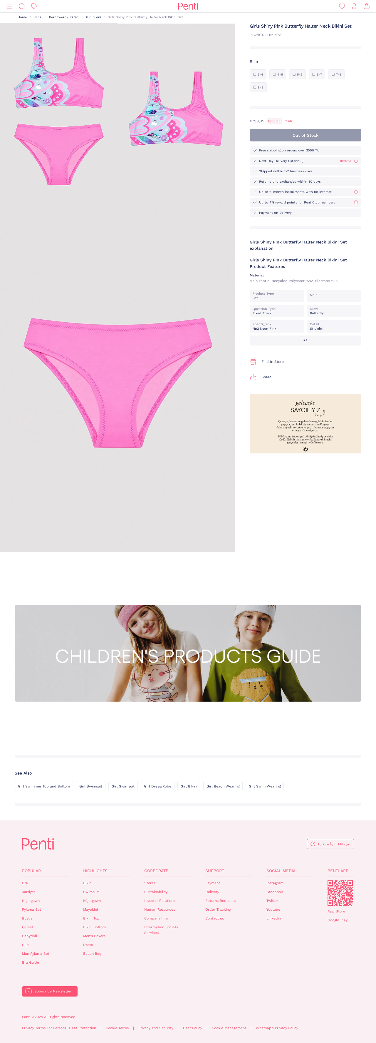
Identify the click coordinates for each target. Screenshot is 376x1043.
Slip (25, 945)
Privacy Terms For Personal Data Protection (59, 1028)
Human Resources (159, 909)
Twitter (272, 901)
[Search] (21, 6)
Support (214, 870)
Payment (212, 883)
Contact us (214, 918)
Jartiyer (28, 892)
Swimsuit (91, 892)
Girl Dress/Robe (157, 786)
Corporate (156, 870)
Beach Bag (92, 954)
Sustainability (155, 892)
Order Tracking (218, 909)
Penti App (338, 870)
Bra (25, 883)
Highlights (95, 870)
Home (22, 17)
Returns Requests (220, 901)
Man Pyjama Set (35, 954)
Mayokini (90, 909)
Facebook (274, 892)
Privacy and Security (155, 1028)
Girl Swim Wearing (265, 786)
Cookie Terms (117, 1028)
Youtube (273, 909)
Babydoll (29, 936)
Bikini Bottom (94, 927)
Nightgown (31, 901)
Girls (37, 17)
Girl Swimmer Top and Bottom (44, 786)
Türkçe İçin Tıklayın (334, 844)
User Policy (192, 1028)
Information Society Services (161, 930)
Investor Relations (159, 901)
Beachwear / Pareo (63, 17)
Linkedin (273, 918)
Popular (31, 870)
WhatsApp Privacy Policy (277, 1028)
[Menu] (9, 6)
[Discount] (34, 6)
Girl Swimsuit (90, 786)
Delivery (212, 892)
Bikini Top (91, 918)
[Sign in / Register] (354, 6)
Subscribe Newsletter (53, 991)
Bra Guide (30, 962)
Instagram (274, 883)
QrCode (340, 893)
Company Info (156, 918)
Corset (27, 927)
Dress (88, 945)
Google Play (338, 920)
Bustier (28, 918)
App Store (336, 911)
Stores (149, 883)
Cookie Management (229, 1028)
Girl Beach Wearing (223, 786)
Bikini (87, 883)
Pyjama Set (31, 909)
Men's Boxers (94, 936)
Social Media (281, 870)
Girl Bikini (93, 17)
